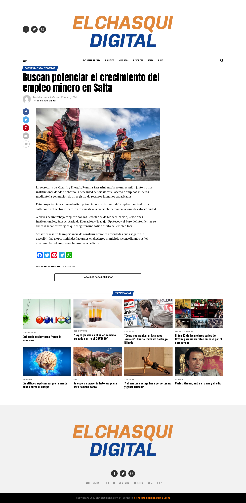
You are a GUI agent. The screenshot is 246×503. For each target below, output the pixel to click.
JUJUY (160, 60)
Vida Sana (124, 60)
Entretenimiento (92, 60)
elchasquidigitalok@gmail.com (152, 497)
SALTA (150, 60)
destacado (70, 267)
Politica (109, 60)
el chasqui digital (46, 100)
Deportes (138, 60)
